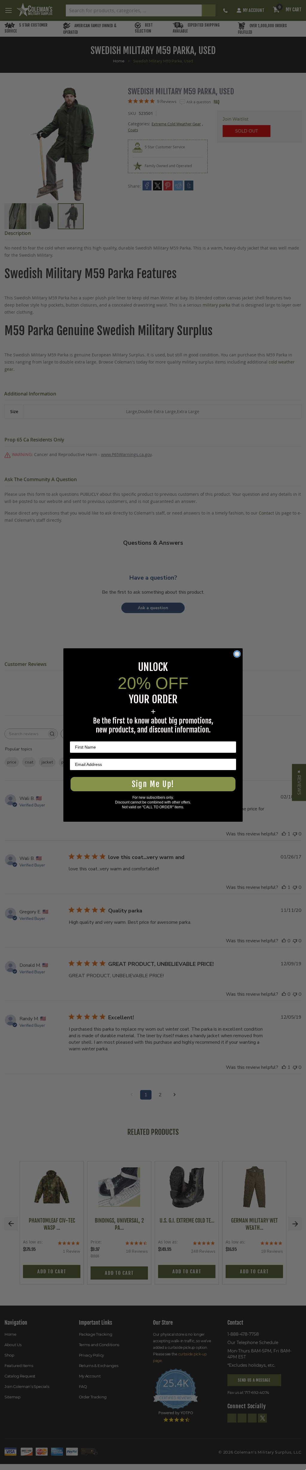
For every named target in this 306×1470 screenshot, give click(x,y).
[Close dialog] (237, 654)
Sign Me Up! (153, 784)
